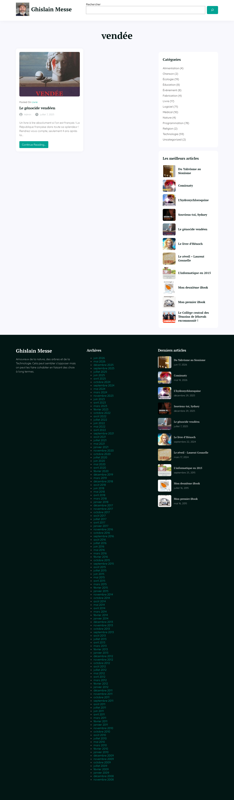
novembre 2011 (103, 693)
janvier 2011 (101, 724)
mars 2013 (100, 646)
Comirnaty (185, 185)
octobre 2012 (102, 663)
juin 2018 (99, 488)
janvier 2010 (101, 752)
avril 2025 (100, 378)
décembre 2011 (103, 690)
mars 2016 (100, 553)
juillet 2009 (100, 765)
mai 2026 (99, 361)
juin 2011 (99, 711)
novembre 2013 (103, 625)
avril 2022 (100, 430)
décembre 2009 (104, 755)
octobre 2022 (102, 412)
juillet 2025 (100, 371)
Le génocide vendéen (37, 108)
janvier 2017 (101, 526)
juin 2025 (99, 375)
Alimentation (171, 68)
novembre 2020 (104, 450)
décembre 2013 (103, 622)
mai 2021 (99, 443)
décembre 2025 (104, 365)
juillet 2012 (100, 669)
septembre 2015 (104, 563)
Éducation (169, 84)
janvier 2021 (101, 447)
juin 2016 (99, 546)
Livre (35, 102)
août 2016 (100, 539)
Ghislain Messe (51, 9)
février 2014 (101, 615)
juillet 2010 (100, 738)
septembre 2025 (104, 368)
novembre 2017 (103, 508)
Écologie (168, 79)
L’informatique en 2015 (194, 273)
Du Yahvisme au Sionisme (189, 171)
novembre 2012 (103, 659)
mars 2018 (100, 498)
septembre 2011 (103, 700)
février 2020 (101, 471)
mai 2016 (99, 550)
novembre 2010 (103, 728)
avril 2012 (99, 676)
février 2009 (101, 769)
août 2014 (100, 601)
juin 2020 (99, 460)
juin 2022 (99, 423)
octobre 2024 (102, 382)
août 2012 (100, 666)
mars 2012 (100, 680)
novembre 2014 (103, 594)
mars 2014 (100, 611)
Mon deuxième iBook (193, 287)
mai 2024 (99, 388)
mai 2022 (99, 426)
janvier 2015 (101, 591)
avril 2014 (99, 608)
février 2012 (101, 683)
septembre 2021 (104, 433)
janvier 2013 (101, 652)
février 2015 (101, 587)
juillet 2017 (100, 519)
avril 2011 (99, 714)
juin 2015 (99, 574)
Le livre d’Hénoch (190, 244)
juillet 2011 (100, 707)
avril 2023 (100, 402)
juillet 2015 (100, 570)
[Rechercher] (212, 10)
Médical (168, 112)
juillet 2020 (100, 457)
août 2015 (100, 567)
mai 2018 (99, 491)
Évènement (170, 90)
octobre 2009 (102, 762)
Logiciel (168, 106)
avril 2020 (100, 467)
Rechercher (93, 4)
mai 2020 (100, 464)
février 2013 (101, 649)
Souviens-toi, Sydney (192, 215)
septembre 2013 (104, 632)
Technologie (170, 134)
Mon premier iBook (191, 302)
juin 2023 (99, 399)
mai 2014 (99, 604)
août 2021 (100, 436)
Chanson (168, 73)
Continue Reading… (35, 145)
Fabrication (170, 95)
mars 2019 (100, 478)
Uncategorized (172, 139)
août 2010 (100, 735)
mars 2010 (100, 745)
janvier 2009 (101, 772)
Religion (168, 128)
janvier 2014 (101, 618)
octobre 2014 (102, 598)
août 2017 (100, 515)
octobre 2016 (102, 532)
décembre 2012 (103, 656)
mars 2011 (100, 717)
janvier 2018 (101, 502)
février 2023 (101, 409)
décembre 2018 (103, 481)
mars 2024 (100, 392)
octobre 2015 (102, 560)
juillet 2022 (100, 419)
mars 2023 (100, 406)
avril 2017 (99, 522)
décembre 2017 (103, 505)
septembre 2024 (104, 385)
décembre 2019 (103, 474)
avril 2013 (99, 642)
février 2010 (101, 748)
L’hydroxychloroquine (193, 200)
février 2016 (101, 556)
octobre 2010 (102, 731)
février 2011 (100, 721)
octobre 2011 (101, 697)
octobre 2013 (102, 628)
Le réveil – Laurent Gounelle (191, 258)
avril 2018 (99, 495)
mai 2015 (99, 577)
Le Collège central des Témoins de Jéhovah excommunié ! (193, 316)
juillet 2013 (100, 639)
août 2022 (100, 416)
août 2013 (100, 635)
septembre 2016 (104, 536)
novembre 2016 (103, 529)
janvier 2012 (101, 687)
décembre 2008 (104, 776)
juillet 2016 (100, 543)
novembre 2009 (104, 759)
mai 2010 (99, 741)
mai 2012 (99, 673)
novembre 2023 (103, 395)
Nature (167, 117)
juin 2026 (99, 358)
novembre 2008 (104, 779)
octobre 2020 (102, 454)
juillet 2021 (100, 440)
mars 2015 (100, 584)
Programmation (173, 123)
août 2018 (100, 484)
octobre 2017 (102, 512)
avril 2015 (99, 580)
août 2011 (99, 704)
